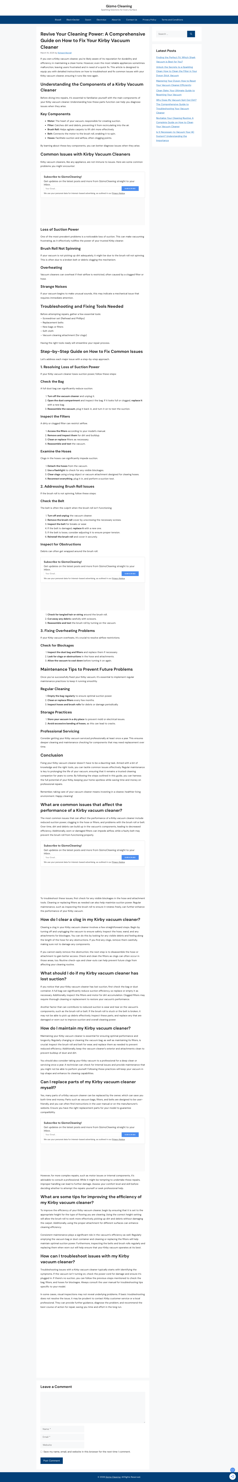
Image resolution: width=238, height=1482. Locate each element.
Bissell (58, 19)
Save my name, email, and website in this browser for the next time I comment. (87, 1451)
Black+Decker (73, 19)
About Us (116, 19)
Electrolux (101, 19)
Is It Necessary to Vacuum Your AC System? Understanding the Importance (175, 136)
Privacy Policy (149, 19)
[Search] (191, 34)
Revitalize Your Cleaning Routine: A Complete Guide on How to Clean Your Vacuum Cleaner (175, 122)
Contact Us (131, 19)
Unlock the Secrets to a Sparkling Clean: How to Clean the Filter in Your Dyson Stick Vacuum (176, 71)
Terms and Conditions (172, 19)
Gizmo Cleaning (119, 6)
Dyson (88, 19)
